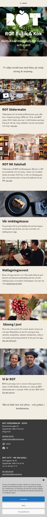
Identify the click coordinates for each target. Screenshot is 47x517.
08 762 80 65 (7, 471)
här (15, 231)
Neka (23, 505)
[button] (43, 480)
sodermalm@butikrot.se (13, 439)
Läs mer (14, 125)
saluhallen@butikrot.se (12, 474)
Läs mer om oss (8, 392)
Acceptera (23, 499)
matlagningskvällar (14, 283)
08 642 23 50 (7, 436)
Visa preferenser (23, 512)
